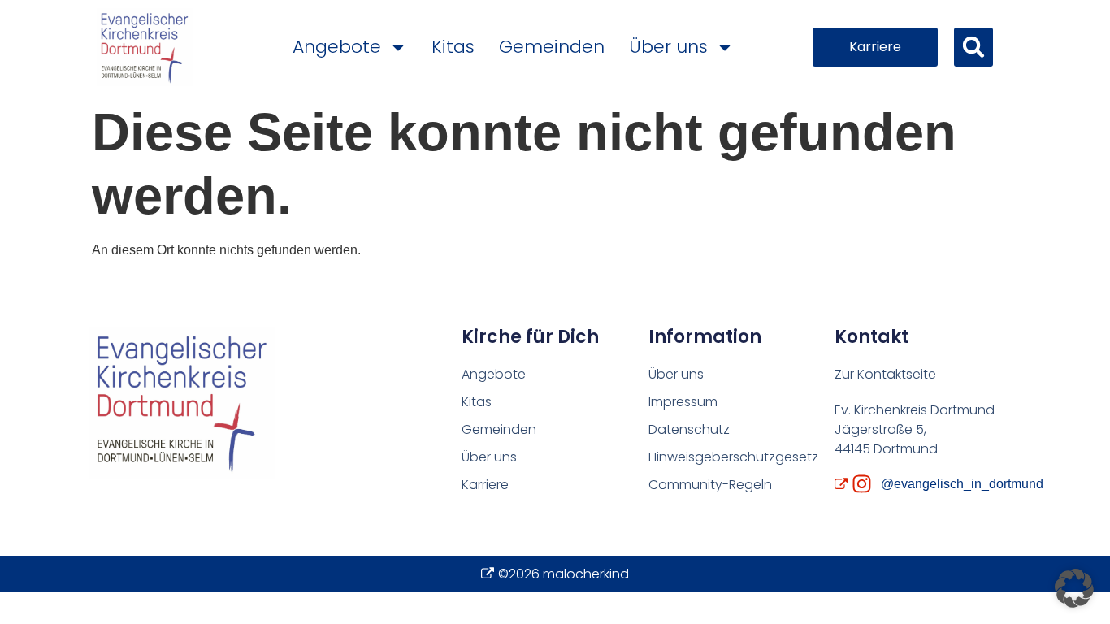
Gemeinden (552, 46)
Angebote (337, 46)
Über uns (668, 46)
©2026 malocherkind (563, 574)
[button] (973, 47)
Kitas (453, 46)
